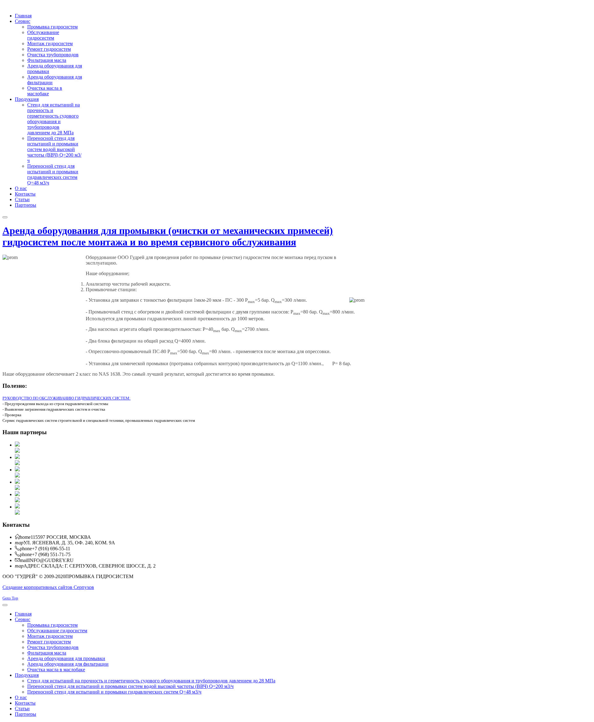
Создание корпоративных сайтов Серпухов (48, 587)
